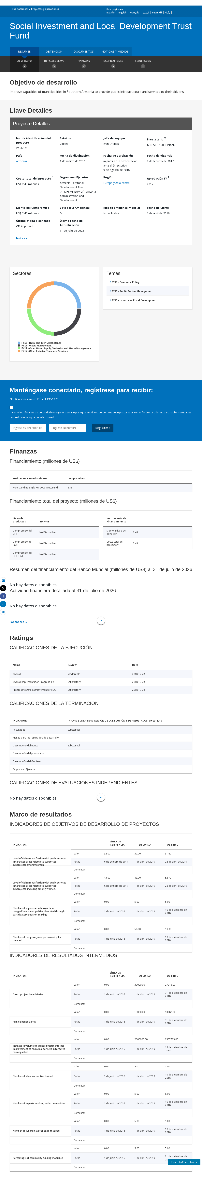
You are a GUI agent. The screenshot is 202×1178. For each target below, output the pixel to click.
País (19, 155)
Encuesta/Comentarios (184, 1162)
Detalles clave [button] (54, 61)
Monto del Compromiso (32, 208)
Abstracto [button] (24, 61)
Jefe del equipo (114, 138)
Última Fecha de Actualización (71, 223)
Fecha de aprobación (118, 155)
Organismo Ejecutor (74, 177)
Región (108, 177)
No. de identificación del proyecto (33, 140)
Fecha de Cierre (158, 208)
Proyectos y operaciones (45, 9)
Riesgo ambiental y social (121, 208)
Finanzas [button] (84, 61)
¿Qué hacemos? (19, 9)
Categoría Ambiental (75, 208)
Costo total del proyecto (34, 177)
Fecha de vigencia (159, 155)
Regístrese (102, 428)
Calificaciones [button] (113, 61)
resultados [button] (143, 61)
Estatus (65, 138)
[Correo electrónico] (3, 580)
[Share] (3, 596)
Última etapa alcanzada (33, 221)
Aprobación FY (158, 177)
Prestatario (156, 138)
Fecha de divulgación (75, 155)
